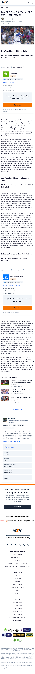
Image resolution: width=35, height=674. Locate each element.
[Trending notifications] (23, 2)
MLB (7, 7)
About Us (17, 575)
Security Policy (17, 620)
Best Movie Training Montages (17, 564)
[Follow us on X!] (11, 544)
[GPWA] (29, 635)
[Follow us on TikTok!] (27, 544)
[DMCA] (9, 630)
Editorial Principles (17, 602)
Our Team (18, 581)
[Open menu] (32, 2)
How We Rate (17, 584)
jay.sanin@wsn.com (9, 447)
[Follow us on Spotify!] (23, 544)
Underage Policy (17, 611)
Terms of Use (17, 608)
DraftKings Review (8, 82)
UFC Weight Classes (17, 558)
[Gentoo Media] (7, 635)
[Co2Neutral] (17, 640)
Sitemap (17, 593)
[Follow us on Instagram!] (19, 544)
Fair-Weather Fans (17, 561)
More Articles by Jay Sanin (10, 441)
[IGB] (25, 630)
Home (2, 7)
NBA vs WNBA (17, 555)
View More (16, 409)
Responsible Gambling (17, 587)
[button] (32, 3)
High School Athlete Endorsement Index (17, 567)
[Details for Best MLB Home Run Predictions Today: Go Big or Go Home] (5, 391)
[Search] (28, 3)
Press (17, 590)
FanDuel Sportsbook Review (11, 285)
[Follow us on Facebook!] (7, 544)
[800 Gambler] (19, 635)
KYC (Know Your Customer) (17, 617)
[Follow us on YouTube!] (15, 544)
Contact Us (17, 578)
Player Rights (18, 614)
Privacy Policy (17, 605)
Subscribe (17, 506)
